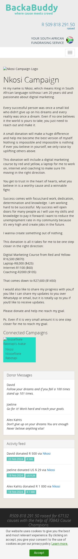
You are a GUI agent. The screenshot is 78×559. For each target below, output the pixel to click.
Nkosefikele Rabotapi (13, 356)
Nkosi (9, 349)
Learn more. (60, 543)
